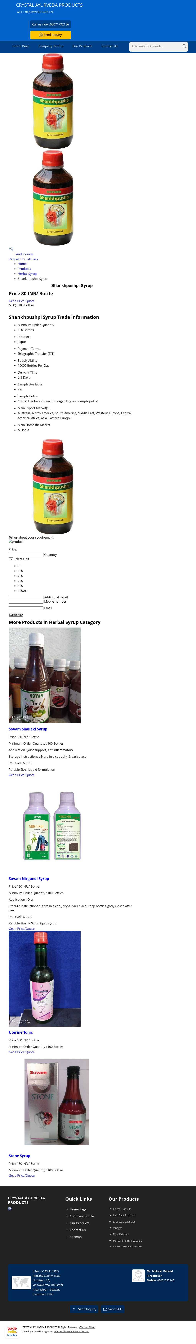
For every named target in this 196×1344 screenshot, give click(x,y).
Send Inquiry (52, 35)
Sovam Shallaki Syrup (28, 729)
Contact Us (110, 46)
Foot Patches (121, 1234)
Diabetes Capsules (124, 1221)
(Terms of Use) (87, 1327)
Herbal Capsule (122, 1209)
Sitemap (76, 1237)
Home (22, 264)
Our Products (82, 46)
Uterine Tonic (21, 1032)
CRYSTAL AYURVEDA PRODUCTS (49, 8)
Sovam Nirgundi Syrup (29, 878)
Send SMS (115, 1309)
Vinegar (117, 1228)
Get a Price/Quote (22, 301)
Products (24, 269)
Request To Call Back (23, 259)
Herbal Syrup (27, 274)
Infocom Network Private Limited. (71, 1331)
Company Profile (50, 46)
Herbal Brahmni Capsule (127, 1240)
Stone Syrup (19, 1155)
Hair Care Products (124, 1215)
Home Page (20, 46)
